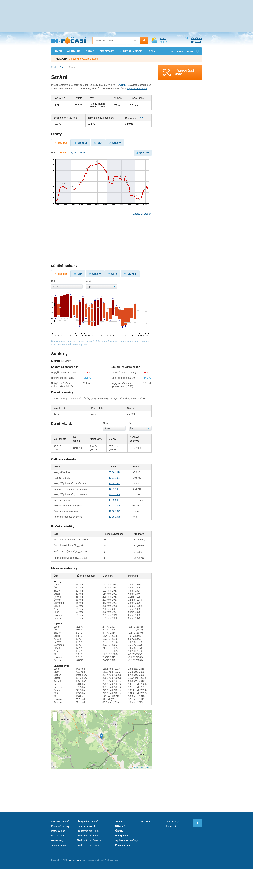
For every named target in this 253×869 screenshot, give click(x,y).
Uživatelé (120, 826)
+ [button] (55, 714)
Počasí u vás (57, 835)
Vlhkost (82, 142)
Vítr (99, 142)
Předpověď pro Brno (87, 835)
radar (90, 51)
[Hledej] (144, 40)
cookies (114, 860)
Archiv (180, 51)
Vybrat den (144, 152)
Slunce (131, 273)
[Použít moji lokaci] (135, 40)
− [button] (55, 718)
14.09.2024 (114, 500)
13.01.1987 (114, 478)
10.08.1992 (114, 483)
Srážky (116, 142)
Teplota (62, 142)
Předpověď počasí (87, 821)
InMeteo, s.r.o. (74, 860)
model (131, 51)
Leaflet (135, 767)
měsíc (82, 152)
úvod (58, 51)
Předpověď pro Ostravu (89, 840)
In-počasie (171, 826)
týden (74, 152)
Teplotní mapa (58, 845)
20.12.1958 (114, 494)
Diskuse (189, 51)
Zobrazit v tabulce (142, 214)
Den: (131, 423)
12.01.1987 (114, 489)
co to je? (140, 117)
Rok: (53, 281)
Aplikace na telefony (126, 840)
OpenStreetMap (145, 767)
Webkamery (57, 840)
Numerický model (86, 826)
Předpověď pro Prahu (88, 831)
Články (119, 831)
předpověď (107, 51)
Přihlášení (196, 38)
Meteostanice (58, 831)
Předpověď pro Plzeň (88, 845)
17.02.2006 (114, 505)
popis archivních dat (136, 88)
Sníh (172, 51)
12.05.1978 (114, 517)
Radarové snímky (60, 826)
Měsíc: (89, 281)
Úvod (53, 67)
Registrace (196, 41)
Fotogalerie (121, 835)
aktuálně (74, 51)
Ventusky (171, 821)
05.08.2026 (114, 472)
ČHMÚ (122, 85)
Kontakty (145, 821)
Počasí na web (123, 845)
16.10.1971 (114, 511)
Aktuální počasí (59, 821)
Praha (163, 38)
